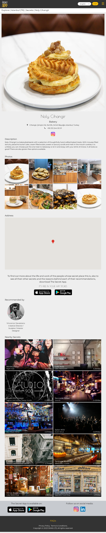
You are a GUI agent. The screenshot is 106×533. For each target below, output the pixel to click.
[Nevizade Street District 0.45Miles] (77, 386)
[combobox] (84, 4)
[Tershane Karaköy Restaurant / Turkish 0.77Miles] (77, 449)
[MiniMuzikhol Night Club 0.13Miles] (29, 355)
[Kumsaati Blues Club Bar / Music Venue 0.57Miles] (29, 418)
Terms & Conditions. (59, 526)
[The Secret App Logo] (5, 4)
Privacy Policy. (44, 526)
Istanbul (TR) (18, 10)
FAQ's (53, 521)
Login (95, 4)
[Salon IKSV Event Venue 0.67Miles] (77, 418)
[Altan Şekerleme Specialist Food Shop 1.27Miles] (77, 481)
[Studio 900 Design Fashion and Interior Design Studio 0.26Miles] (29, 386)
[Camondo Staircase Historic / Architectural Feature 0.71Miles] (29, 449)
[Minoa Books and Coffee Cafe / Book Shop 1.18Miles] (29, 481)
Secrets (30, 10)
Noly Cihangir (42, 10)
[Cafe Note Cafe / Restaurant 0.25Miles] (77, 355)
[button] (53, 241)
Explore (6, 10)
